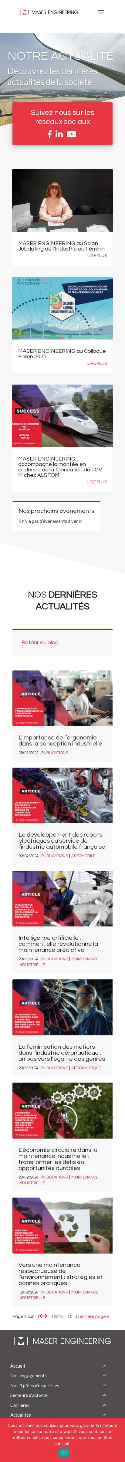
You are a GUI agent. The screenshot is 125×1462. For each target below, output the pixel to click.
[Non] (117, 1440)
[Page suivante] (45, 1317)
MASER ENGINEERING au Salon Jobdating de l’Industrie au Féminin (62, 246)
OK (64, 1453)
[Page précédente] (41, 1317)
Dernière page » (92, 1316)
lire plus (97, 256)
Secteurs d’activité (29, 1395)
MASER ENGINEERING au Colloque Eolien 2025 (62, 353)
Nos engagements (28, 1375)
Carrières (19, 1405)
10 (69, 1316)
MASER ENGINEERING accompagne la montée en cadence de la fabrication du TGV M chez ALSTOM (60, 467)
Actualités (20, 1415)
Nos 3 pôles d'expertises (34, 1385)
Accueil (17, 1366)
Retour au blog (40, 642)
